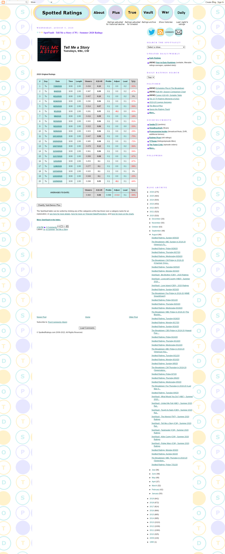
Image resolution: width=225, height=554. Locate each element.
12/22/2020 (57, 176)
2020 (152, 216)
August (155, 235)
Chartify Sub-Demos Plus (49, 205)
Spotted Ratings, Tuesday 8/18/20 (166, 319)
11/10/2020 (57, 151)
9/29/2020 (57, 131)
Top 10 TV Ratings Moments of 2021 (164, 99)
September (156, 231)
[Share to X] (64, 226)
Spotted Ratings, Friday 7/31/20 (165, 465)
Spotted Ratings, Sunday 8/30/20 (165, 238)
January (155, 494)
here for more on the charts (122, 214)
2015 (152, 514)
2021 (152, 212)
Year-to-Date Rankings (166, 62)
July (154, 470)
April (154, 482)
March (155, 486)
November (156, 223)
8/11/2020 (57, 96)
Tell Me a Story (62, 229)
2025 (152, 196)
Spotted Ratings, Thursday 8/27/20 (166, 252)
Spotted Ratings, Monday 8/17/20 (165, 323)
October (155, 227)
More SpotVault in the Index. (49, 220)
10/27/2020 (57, 146)
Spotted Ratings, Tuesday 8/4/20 (165, 393)
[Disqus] (87, 275)
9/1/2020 (57, 111)
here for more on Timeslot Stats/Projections (89, 214)
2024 (152, 200)
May (154, 478)
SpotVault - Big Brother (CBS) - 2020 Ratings (170, 275)
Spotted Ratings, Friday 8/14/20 (165, 337)
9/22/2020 (57, 126)
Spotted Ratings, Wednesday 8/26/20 (167, 256)
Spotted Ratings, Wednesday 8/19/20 (167, 308)
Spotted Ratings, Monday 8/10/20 (165, 360)
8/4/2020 (57, 91)
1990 (152, 542)
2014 (152, 518)
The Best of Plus (156, 106)
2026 (152, 192)
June (154, 474)
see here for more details (60, 214)
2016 (152, 510)
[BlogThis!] (61, 226)
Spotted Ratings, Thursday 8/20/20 (166, 304)
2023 (152, 204)
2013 (152, 522)
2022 (152, 208)
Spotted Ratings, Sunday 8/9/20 (165, 364)
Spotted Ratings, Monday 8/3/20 (165, 450)
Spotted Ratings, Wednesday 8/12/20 (167, 345)
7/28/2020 (57, 86)
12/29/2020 (57, 181)
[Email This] (58, 226)
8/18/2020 (57, 101)
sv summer (50, 229)
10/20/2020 (57, 141)
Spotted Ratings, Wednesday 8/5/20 (166, 382)
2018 (152, 503)
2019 (152, 499)
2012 (152, 526)
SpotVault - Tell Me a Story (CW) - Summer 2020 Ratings (73, 32)
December (156, 219)
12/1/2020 (57, 161)
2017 (152, 507)
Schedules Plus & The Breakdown (170, 88)
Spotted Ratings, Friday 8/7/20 (164, 374)
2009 (152, 538)
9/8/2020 (57, 116)
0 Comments (51, 227)
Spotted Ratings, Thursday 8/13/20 (166, 341)
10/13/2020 (57, 136)
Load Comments (87, 328)
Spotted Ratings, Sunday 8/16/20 (165, 326)
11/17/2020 (57, 156)
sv (44, 229)
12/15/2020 (57, 171)
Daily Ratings (155, 58)
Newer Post (41, 317)
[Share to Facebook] (67, 226)
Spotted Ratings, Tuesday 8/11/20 (166, 356)
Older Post (133, 317)
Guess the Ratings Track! (159, 109)
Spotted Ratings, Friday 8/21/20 (165, 300)
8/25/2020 (57, 106)
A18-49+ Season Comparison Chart (171, 92)
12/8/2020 (57, 166)
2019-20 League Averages (160, 102)
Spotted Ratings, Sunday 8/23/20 (165, 289)
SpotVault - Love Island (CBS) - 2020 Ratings (170, 285)
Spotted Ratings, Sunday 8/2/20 (165, 454)
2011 (152, 530)
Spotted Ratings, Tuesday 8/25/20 (166, 267)
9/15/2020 (57, 121)
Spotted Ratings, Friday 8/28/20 (165, 248)
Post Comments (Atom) (57, 322)
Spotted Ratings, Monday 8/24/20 (165, 271)
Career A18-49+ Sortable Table (169, 95)
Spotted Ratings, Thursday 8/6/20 (165, 378)
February (156, 490)
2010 (152, 534)
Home (87, 317)
